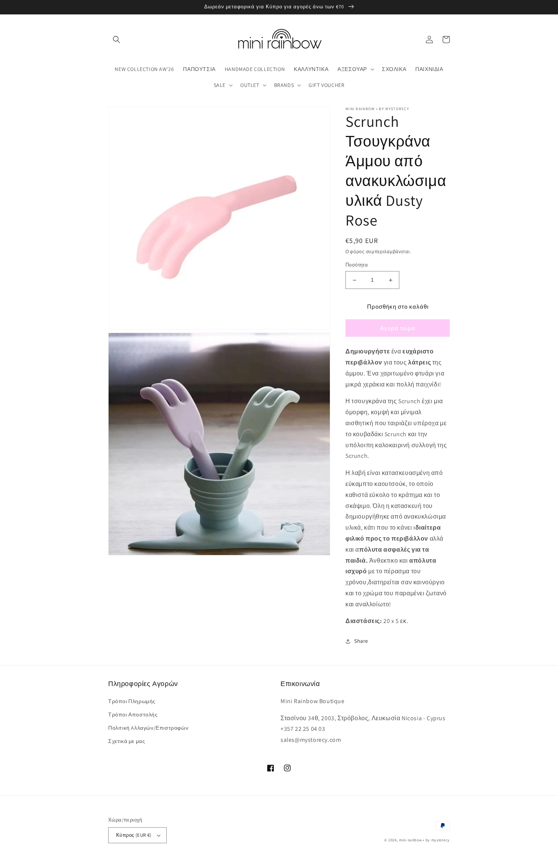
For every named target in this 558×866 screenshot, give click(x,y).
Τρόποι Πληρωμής (132, 701)
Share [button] (361, 640)
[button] (116, 39)
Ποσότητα (356, 265)
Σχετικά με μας (126, 741)
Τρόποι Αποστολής (133, 714)
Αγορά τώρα (397, 328)
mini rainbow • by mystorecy (424, 840)
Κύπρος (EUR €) (133, 835)
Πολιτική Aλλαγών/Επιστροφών (148, 727)
